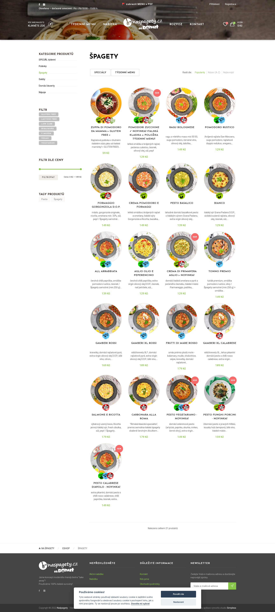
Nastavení (178, 602)
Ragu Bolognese (181, 127)
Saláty (42, 79)
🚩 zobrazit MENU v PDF (137, 4)
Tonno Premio (219, 271)
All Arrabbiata (106, 271)
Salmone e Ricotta (106, 415)
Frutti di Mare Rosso (181, 343)
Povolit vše (178, 594)
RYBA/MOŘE (47, 129)
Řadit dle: (187, 72)
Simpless (231, 608)
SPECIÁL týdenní (47, 59)
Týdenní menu (83, 24)
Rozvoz (175, 24)
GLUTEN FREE (48, 114)
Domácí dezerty (47, 85)
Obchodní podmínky (150, 584)
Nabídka (110, 24)
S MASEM (46, 133)
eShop (66, 548)
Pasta (44, 199)
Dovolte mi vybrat (140, 603)
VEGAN (45, 138)
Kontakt (197, 24)
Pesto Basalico (181, 203)
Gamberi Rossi (105, 343)
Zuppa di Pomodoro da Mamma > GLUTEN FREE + (106, 131)
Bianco (219, 203)
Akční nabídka (96, 574)
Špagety (43, 72)
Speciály (100, 72)
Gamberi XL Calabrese (219, 343)
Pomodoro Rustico (219, 127)
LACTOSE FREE (49, 119)
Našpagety (62, 608)
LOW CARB (46, 124)
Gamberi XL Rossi (144, 343)
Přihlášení (214, 4)
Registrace (230, 4)
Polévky (43, 66)
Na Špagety (48, 548)
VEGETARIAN (48, 143)
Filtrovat (48, 177)
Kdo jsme (144, 579)
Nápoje (42, 92)
